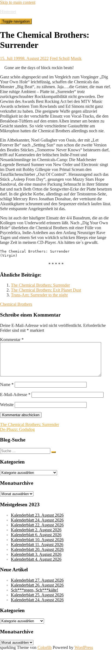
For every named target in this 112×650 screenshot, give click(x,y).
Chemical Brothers (16, 304)
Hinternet (8, 11)
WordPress (83, 647)
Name (7, 384)
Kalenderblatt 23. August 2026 (37, 515)
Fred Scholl (60, 58)
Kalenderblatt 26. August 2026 (37, 585)
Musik (76, 58)
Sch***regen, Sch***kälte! (34, 590)
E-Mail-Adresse (15, 394)
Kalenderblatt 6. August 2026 (36, 534)
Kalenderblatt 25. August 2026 (37, 595)
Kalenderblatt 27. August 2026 (37, 580)
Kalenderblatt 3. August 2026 (36, 554)
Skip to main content (17, 2)
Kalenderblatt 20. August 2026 (37, 549)
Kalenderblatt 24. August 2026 (37, 520)
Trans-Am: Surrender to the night (39, 295)
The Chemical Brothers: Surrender (40, 285)
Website (7, 404)
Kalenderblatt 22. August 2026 (37, 525)
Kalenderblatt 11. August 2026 (37, 544)
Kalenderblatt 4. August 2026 (36, 559)
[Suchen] (53, 452)
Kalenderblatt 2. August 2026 (36, 530)
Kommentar (12, 339)
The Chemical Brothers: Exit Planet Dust (46, 290)
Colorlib (45, 647)
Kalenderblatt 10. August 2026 (37, 539)
